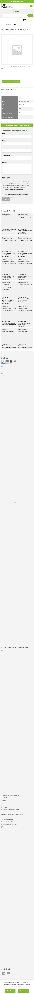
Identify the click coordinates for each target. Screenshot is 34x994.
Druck (14, 24)
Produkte (8, 24)
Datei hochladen (6, 177)
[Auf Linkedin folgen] (3, 973)
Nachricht (4, 162)
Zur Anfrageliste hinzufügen (11, 81)
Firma (3, 140)
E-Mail (3, 148)
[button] (31, 6)
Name (3, 133)
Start (2, 24)
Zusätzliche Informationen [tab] (8, 89)
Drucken (27, 19)
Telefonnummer (6, 155)
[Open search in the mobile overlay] (18, 15)
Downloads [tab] (4, 93)
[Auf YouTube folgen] (8, 973)
